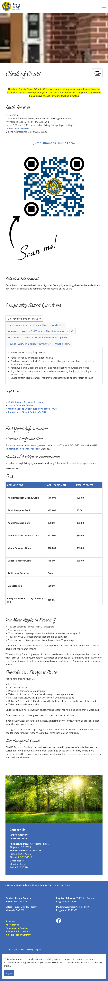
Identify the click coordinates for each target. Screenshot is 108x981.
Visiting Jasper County (18, 934)
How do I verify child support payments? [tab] (29, 343)
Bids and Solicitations (17, 931)
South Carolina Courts (20, 405)
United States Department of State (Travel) (33, 408)
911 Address (12, 924)
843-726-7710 (25, 857)
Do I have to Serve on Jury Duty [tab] (24, 318)
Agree (9, 973)
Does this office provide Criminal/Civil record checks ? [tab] (36, 325)
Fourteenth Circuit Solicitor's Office (28, 412)
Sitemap (10, 921)
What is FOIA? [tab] (62, 343)
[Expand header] (104, 6)
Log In (38, 949)
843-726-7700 (21, 901)
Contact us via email (17, 128)
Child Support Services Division (25, 402)
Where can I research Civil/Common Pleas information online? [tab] (40, 331)
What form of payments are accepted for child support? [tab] (37, 337)
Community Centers (16, 928)
